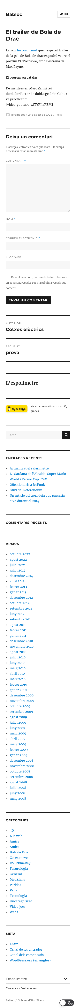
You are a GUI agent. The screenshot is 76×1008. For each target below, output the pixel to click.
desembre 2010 (21, 641)
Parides (15, 885)
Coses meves (19, 858)
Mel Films (17, 879)
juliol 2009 (18, 722)
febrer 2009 (19, 750)
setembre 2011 (21, 619)
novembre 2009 (22, 701)
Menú (63, 14)
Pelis (59, 114)
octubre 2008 (20, 771)
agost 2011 (18, 625)
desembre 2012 (21, 597)
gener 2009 (18, 755)
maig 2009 (18, 733)
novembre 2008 (22, 766)
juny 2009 (17, 728)
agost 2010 (18, 652)
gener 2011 (18, 635)
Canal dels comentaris (27, 955)
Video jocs (17, 906)
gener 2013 (18, 592)
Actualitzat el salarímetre (29, 468)
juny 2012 (17, 614)
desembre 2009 (22, 695)
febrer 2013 (18, 587)
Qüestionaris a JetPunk (27, 485)
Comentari (16, 160)
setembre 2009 (21, 712)
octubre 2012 (20, 603)
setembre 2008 (21, 777)
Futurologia (19, 868)
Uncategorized (21, 901)
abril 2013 (17, 581)
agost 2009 (18, 717)
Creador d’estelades (21, 988)
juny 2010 (17, 663)
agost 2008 (18, 782)
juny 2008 (17, 793)
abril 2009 (18, 739)
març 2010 (18, 679)
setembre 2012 (21, 608)
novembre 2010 (22, 646)
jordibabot (18, 114)
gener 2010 (18, 690)
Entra (14, 944)
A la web (16, 836)
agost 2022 (18, 559)
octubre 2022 (20, 554)
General (16, 874)
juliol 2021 (18, 565)
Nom (11, 219)
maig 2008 (18, 798)
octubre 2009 (20, 706)
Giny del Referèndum (26, 490)
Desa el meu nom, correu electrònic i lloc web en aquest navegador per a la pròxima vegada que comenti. (36, 283)
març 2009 (18, 744)
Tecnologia (18, 896)
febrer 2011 (18, 630)
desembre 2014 (21, 576)
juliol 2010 (18, 657)
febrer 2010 (18, 684)
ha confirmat (27, 50)
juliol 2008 (18, 788)
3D (12, 830)
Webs (14, 912)
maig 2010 (18, 668)
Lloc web (13, 257)
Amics (14, 841)
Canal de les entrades (26, 949)
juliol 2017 (17, 570)
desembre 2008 (22, 760)
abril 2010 (17, 673)
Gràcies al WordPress (31, 1000)
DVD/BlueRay (20, 863)
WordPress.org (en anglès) (30, 960)
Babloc (14, 14)
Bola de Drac (19, 852)
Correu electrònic (23, 238)
